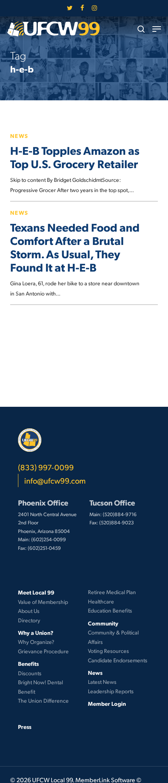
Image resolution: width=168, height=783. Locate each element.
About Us (28, 610)
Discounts (29, 673)
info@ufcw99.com (55, 480)
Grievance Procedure (43, 651)
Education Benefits (110, 610)
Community (103, 623)
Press (24, 726)
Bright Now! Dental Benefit (40, 687)
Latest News (102, 681)
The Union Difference (43, 700)
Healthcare (101, 601)
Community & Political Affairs (113, 637)
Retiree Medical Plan (112, 592)
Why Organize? (36, 641)
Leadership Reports (111, 691)
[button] (156, 29)
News (19, 135)
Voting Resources (108, 650)
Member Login (107, 703)
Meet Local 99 (36, 592)
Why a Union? (36, 632)
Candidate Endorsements (117, 660)
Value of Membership (43, 601)
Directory (29, 620)
